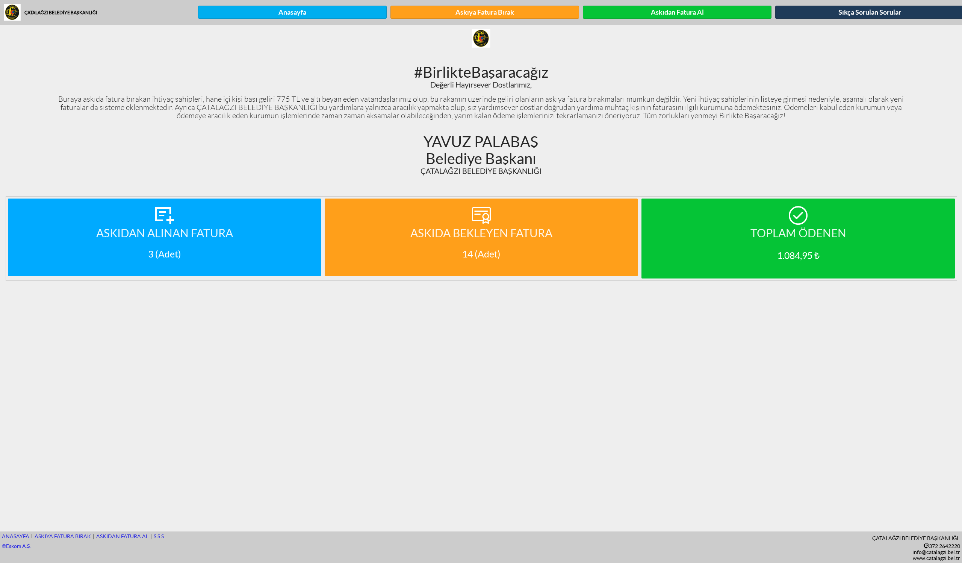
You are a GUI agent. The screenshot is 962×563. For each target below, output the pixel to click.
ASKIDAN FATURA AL (122, 536)
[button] (292, 12)
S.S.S (159, 536)
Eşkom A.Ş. (16, 546)
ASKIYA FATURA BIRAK (63, 536)
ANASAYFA (15, 536)
